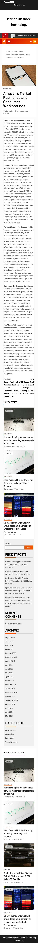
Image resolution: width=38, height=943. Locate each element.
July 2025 (9, 665)
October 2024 (10, 696)
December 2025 (11, 657)
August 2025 (10, 661)
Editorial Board (19, 5)
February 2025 (10, 685)
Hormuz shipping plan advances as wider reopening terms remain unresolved (19, 440)
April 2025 (9, 677)
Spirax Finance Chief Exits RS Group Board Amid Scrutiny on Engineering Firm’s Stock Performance (18, 591)
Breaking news (7, 89)
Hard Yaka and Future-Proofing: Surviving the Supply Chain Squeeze (18, 482)
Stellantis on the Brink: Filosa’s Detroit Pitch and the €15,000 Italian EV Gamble (18, 581)
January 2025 (10, 689)
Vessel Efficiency (11, 742)
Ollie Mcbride (9, 111)
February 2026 (10, 653)
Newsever (30, 938)
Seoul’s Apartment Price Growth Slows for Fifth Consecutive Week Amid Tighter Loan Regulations (11, 387)
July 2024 (9, 708)
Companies (9, 734)
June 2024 (9, 712)
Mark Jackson (19, 535)
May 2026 (9, 645)
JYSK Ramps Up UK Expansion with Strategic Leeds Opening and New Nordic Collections (26, 386)
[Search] (31, 41)
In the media (9, 738)
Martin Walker (21, 446)
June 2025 (9, 669)
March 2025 (9, 681)
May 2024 (9, 716)
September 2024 (11, 700)
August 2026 (10, 638)
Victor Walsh (20, 489)
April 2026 (9, 649)
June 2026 (9, 641)
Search (8, 544)
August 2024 (10, 704)
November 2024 (11, 692)
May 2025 (9, 673)
